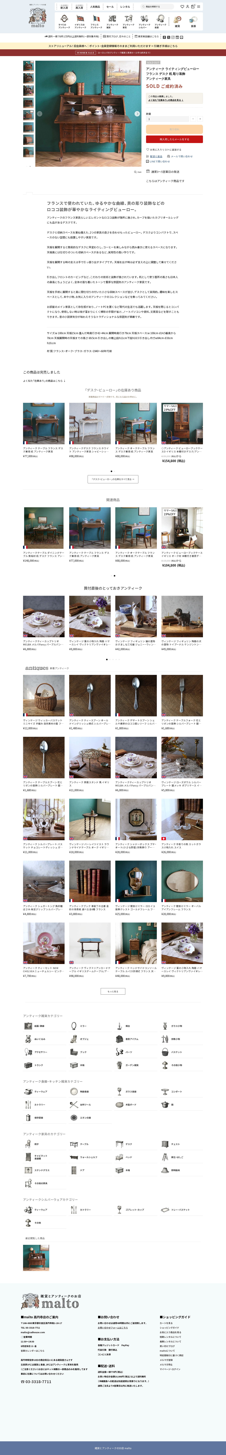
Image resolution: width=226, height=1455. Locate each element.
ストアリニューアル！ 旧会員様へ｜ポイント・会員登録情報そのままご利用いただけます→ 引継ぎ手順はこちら (113, 46)
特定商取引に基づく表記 (171, 1355)
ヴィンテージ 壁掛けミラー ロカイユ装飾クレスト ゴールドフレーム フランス (135, 907)
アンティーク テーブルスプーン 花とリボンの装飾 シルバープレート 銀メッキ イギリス (43, 784)
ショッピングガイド (169, 1327)
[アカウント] (187, 6)
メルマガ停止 (166, 1364)
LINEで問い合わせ (160, 161)
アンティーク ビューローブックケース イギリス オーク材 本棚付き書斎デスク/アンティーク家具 (182, 554)
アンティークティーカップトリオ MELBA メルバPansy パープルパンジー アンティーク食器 (43, 643)
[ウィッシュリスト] (182, 6)
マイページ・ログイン (170, 1369)
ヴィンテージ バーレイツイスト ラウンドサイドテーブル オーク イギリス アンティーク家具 (89, 845)
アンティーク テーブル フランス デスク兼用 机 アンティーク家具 (43, 450)
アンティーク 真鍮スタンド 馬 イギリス (89, 784)
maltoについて (167, 1350)
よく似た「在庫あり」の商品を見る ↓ (166, 100)
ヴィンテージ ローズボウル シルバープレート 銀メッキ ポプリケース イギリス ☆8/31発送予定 (181, 784)
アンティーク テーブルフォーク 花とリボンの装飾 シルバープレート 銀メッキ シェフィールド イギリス (181, 722)
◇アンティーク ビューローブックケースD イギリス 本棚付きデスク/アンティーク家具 (182, 450)
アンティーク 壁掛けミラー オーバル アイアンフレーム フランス (181, 907)
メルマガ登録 (166, 1359)
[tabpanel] (44, 434)
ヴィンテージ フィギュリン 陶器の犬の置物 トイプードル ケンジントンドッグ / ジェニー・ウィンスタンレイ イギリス (181, 643)
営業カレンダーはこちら (32, 1350)
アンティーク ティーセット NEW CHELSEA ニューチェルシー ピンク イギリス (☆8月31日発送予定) (42, 969)
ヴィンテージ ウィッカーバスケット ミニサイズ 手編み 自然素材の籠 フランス (43, 722)
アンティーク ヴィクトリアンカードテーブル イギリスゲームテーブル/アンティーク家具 (90, 969)
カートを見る (166, 1323)
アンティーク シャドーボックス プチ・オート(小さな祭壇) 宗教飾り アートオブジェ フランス (135, 845)
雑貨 (177, 26)
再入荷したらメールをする (174, 139)
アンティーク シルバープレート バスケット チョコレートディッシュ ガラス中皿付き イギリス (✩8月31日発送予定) (43, 845)
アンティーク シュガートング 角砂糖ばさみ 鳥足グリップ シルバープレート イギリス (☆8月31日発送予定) (43, 907)
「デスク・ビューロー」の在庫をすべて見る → (113, 479)
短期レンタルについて (170, 1336)
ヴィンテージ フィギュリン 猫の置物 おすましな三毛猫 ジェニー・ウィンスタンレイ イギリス (135, 643)
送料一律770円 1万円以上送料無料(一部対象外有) (73, 36)
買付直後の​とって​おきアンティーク (113, 588)
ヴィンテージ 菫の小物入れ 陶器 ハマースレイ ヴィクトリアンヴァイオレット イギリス (90, 643)
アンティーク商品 (168, 181)
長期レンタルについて (170, 1341)
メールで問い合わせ (182, 156)
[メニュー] (198, 6)
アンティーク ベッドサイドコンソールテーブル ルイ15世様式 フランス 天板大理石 (136, 969)
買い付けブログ (167, 1346)
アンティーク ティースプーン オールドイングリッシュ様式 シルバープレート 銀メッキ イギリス (88, 722)
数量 (148, 114)
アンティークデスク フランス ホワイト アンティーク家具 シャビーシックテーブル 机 (89, 450)
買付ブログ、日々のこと (118, 36)
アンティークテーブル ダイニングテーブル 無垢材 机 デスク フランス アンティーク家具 (44, 554)
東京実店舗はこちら (148, 36)
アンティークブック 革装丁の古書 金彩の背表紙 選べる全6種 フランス (89, 907)
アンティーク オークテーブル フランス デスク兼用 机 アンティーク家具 (135, 450)
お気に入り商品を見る (170, 1332)
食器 (193, 26)
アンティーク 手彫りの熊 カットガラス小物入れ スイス (181, 845)
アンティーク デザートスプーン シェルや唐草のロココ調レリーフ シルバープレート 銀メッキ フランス (135, 722)
